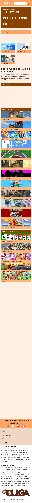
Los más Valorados (6, 39)
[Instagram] (23, 426)
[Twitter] (8, 426)
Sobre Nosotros (6, 435)
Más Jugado (4, 35)
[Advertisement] (16, 96)
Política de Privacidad (8, 439)
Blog (3, 431)
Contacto (5, 442)
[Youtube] (18, 426)
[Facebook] (13, 426)
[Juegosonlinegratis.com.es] (7, 3)
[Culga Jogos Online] (16, 492)
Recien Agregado (5, 32)
